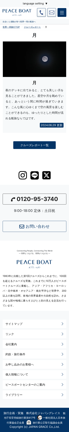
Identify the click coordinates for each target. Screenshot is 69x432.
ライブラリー (13, 395)
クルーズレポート (32, 27)
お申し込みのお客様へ (19, 364)
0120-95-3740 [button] (37, 199)
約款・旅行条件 (15, 354)
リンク (9, 334)
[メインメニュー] (62, 12)
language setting (33, 3)
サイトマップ (13, 324)
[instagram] (23, 175)
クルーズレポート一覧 (34, 145)
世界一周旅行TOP (11, 27)
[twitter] (46, 175)
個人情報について (16, 374)
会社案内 (11, 344)
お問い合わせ (38, 226)
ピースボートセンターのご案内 (25, 384)
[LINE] (34, 175)
